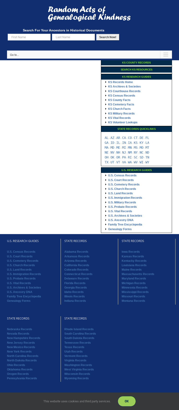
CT (136, 138)
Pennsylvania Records (22, 378)
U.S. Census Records (122, 175)
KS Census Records (121, 95)
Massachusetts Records (138, 274)
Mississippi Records (135, 292)
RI (130, 157)
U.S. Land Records (120, 193)
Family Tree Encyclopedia (125, 224)
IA (130, 143)
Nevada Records (18, 333)
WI (141, 162)
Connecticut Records (78, 274)
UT (112, 162)
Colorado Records (76, 269)
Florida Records (75, 283)
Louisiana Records (134, 265)
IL (118, 143)
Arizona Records (75, 260)
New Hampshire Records (23, 338)
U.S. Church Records (122, 189)
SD (141, 157)
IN (124, 143)
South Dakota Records (79, 338)
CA (124, 138)
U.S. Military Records (122, 202)
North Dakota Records (22, 360)
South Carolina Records (80, 333)
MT (147, 147)
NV (112, 152)
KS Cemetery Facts (121, 104)
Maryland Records (134, 278)
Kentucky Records (134, 260)
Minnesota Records (135, 287)
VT (118, 162)
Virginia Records (75, 360)
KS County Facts (119, 100)
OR (118, 157)
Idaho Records (74, 292)
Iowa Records (131, 251)
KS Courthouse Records (124, 91)
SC (136, 157)
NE (106, 152)
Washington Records (78, 365)
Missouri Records (133, 296)
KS (136, 143)
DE (141, 138)
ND (147, 152)
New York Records (19, 351)
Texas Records (74, 347)
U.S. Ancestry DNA (121, 220)
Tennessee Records (77, 342)
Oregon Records (18, 374)
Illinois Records (74, 296)
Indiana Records (75, 300)
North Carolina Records (22, 356)
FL (147, 138)
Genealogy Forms (120, 229)
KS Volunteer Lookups (123, 122)
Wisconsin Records (77, 374)
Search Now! (107, 37)
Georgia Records (75, 287)
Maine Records (132, 269)
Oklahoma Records (20, 369)
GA (106, 143)
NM (130, 152)
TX (106, 162)
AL (106, 138)
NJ (124, 152)
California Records (76, 265)
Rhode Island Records (79, 329)
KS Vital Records (119, 118)
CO (130, 138)
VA (124, 162)
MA (106, 147)
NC (141, 152)
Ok (127, 401)
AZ (112, 138)
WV (136, 162)
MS (136, 147)
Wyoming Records (76, 378)
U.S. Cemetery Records (124, 184)
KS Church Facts (119, 109)
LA (147, 143)
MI (124, 147)
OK (112, 157)
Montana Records (133, 300)
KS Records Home (120, 82)
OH (106, 157)
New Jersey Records (21, 342)
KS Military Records (121, 113)
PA (124, 157)
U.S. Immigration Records (125, 197)
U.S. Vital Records (120, 211)
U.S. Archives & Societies (125, 215)
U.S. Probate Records (122, 206)
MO (141, 147)
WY (147, 162)
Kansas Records (133, 256)
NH (118, 152)
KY (141, 143)
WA (130, 162)
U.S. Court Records (121, 180)
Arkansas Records (77, 256)
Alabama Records (76, 251)
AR (118, 138)
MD (112, 147)
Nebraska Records (19, 329)
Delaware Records (76, 278)
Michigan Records (134, 283)
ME (118, 147)
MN (130, 147)
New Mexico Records (21, 347)
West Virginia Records (79, 369)
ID (112, 143)
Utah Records (73, 351)
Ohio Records (16, 365)
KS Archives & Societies (124, 86)
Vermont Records (76, 356)
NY (136, 152)
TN (147, 157)
